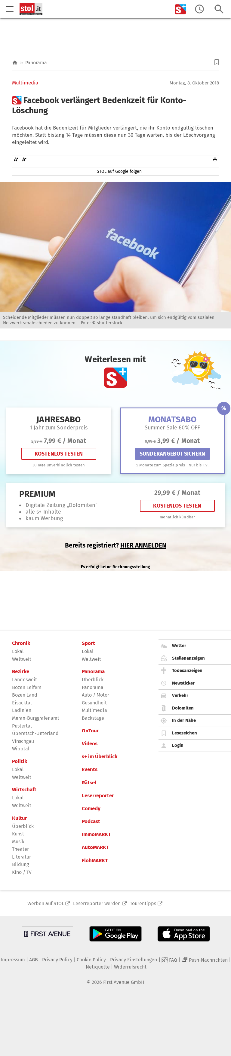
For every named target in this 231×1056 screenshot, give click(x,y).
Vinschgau (23, 741)
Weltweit (21, 659)
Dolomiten (183, 708)
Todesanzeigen (187, 670)
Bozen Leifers (26, 687)
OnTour (90, 731)
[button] (216, 62)
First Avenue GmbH (123, 982)
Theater (20, 849)
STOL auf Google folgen (119, 171)
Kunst (18, 834)
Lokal (18, 651)
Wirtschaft (24, 790)
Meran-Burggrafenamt (35, 718)
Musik (18, 841)
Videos (89, 744)
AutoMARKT (95, 847)
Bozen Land (24, 695)
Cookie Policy (91, 960)
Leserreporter (98, 796)
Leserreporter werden (97, 903)
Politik (19, 761)
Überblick (23, 826)
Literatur (21, 857)
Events (89, 770)
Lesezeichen (184, 733)
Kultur (19, 818)
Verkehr (180, 695)
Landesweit (24, 679)
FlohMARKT (95, 861)
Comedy (91, 809)
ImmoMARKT (96, 835)
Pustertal (22, 726)
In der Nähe (184, 720)
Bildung (20, 864)
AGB (33, 960)
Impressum (13, 960)
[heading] (115, 105)
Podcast (91, 822)
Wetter (179, 645)
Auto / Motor (95, 695)
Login (177, 745)
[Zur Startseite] (15, 62)
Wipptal (20, 749)
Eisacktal (22, 703)
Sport (88, 643)
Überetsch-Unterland (35, 733)
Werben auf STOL (45, 903)
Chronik (21, 643)
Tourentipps (143, 903)
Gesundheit (94, 703)
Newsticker (183, 683)
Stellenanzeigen (188, 658)
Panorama (36, 63)
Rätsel (89, 783)
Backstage (93, 718)
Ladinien (21, 710)
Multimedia (25, 83)
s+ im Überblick (99, 757)
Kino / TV (22, 872)
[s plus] (180, 9)
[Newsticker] (199, 9)
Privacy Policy (57, 960)
